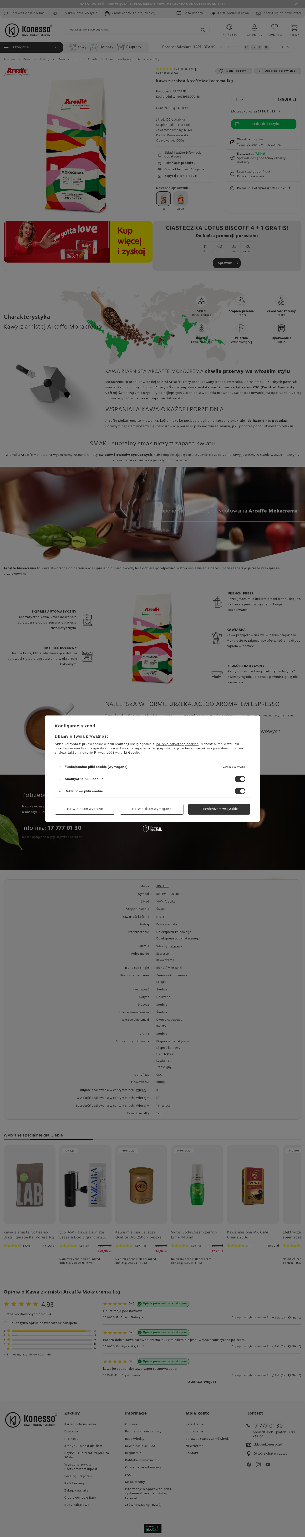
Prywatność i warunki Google (116, 752)
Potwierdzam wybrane (85, 809)
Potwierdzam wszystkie (219, 809)
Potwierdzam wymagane (151, 809)
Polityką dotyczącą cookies (177, 744)
